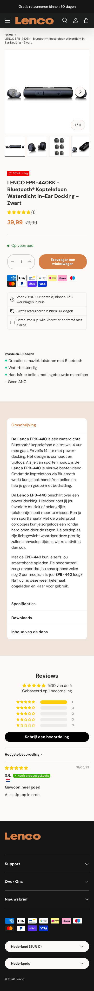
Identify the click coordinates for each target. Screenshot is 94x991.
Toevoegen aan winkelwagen (63, 261)
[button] (86, 20)
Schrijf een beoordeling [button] (47, 736)
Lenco (20, 979)
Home (9, 35)
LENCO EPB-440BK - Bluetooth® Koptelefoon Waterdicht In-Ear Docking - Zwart (45, 41)
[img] (16, 768)
